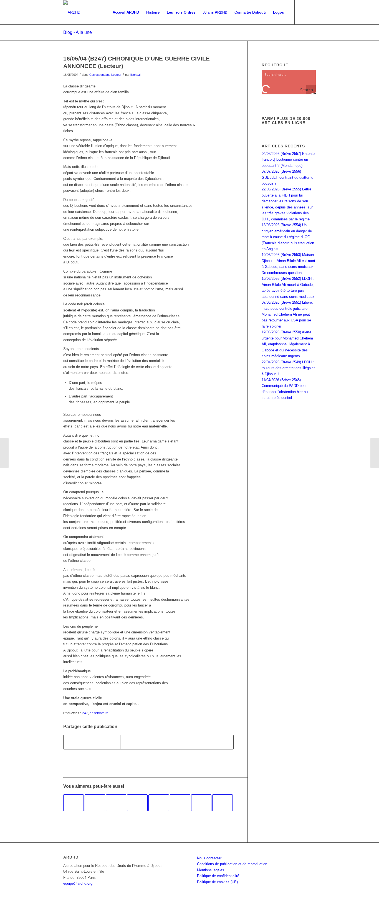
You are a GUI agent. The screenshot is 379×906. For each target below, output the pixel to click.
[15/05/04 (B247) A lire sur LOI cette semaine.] (4, 453)
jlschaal (135, 74)
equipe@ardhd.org (77, 883)
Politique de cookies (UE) (217, 882)
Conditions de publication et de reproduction (232, 864)
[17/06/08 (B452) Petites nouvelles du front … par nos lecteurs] (95, 802)
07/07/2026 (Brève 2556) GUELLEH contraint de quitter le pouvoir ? (287, 177)
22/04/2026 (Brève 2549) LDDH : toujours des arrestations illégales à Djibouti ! (288, 368)
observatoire (99, 713)
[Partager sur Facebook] (92, 742)
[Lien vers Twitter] (311, 12)
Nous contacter (209, 858)
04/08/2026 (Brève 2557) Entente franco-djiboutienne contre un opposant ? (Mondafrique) (288, 160)
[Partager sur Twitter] (148, 742)
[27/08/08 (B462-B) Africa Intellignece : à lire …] (137, 802)
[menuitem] (126, 12)
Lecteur (116, 74)
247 (85, 713)
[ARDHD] (71, 12)
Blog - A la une (77, 32)
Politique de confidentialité (218, 876)
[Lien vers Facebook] (303, 12)
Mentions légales (210, 870)
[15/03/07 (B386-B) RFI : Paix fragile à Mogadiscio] (201, 802)
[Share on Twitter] (205, 742)
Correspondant (99, 74)
